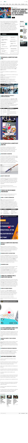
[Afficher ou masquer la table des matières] (11, 34)
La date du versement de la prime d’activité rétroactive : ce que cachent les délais (9, 402)
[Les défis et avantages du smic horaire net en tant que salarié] (15, 397)
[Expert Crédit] (5, 1)
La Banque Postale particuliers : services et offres (2, 401)
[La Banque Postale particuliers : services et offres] (2, 397)
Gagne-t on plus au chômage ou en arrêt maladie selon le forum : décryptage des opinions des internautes (25, 31)
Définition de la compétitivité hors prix (4, 37)
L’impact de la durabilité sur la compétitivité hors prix (13, 41)
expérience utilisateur (10, 103)
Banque (1, 403)
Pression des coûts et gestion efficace (13, 37)
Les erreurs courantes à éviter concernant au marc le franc (23, 43)
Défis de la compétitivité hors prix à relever (4, 53)
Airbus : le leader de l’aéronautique (4, 51)
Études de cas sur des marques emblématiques (4, 48)
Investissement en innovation (4, 44)
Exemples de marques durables (13, 43)
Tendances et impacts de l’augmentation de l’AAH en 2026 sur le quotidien (25, 37)
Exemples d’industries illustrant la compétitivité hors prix (5, 40)
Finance (14, 404)
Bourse (13, 17)
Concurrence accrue (13, 39)
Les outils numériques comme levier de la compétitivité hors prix (13, 46)
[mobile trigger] (1, 1)
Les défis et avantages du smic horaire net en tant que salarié (15, 401)
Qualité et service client (4, 46)
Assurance (8, 405)
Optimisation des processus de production (14, 51)
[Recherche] (25, 1)
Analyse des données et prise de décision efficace (14, 48)
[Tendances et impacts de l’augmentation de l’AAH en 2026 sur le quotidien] (21, 37)
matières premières (7, 255)
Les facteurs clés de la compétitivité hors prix (3, 42)
